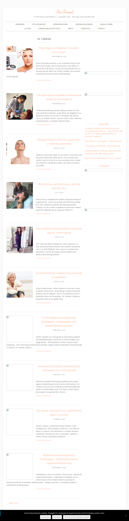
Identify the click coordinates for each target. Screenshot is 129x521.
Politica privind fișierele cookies (76, 517)
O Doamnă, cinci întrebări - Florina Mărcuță (102, 146)
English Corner (106, 24)
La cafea (27, 28)
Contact (101, 28)
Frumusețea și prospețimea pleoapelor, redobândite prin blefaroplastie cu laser (59, 321)
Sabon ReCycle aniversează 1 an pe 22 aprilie (103, 158)
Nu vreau (57, 517)
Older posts (12, 503)
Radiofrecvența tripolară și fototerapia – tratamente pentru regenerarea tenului (59, 459)
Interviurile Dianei (60, 24)
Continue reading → (44, 80)
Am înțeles (45, 517)
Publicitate (85, 28)
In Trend (64, 12)
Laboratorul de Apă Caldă (49, 28)
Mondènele (19, 24)
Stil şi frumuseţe (38, 24)
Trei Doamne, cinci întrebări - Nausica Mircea (103, 141)
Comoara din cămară (83, 24)
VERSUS (70, 28)
